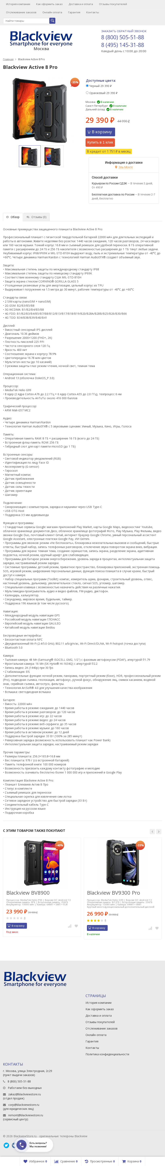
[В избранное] (76, 926)
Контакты (92, 12)
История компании (18, 4)
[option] (29, 156)
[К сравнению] (69, 926)
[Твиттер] (6, 1145)
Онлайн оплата (52, 12)
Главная (8, 59)
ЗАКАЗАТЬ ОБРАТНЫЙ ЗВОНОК (123, 31)
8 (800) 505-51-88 (122, 37)
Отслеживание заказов (21, 12)
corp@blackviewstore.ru (23, 1105)
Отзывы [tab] (38, 217)
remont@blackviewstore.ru (25, 1115)
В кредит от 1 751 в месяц (109, 151)
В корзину (102, 131)
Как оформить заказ (49, 4)
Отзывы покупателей (113, 4)
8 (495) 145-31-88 (122, 45)
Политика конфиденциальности (107, 1054)
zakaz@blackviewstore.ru (24, 1094)
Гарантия (74, 12)
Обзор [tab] (15, 217)
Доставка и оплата (81, 4)
